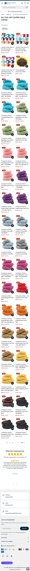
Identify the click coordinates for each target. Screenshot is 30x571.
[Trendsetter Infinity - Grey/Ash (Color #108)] (22, 243)
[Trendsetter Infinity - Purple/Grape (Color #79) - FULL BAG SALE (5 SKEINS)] (8, 198)
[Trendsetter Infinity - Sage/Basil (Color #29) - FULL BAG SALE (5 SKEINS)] (8, 130)
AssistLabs (18, 569)
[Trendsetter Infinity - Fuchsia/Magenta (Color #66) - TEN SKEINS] (8, 264)
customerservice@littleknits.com (13, 513)
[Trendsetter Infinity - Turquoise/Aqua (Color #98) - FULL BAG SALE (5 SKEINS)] (22, 84)
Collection (8, 14)
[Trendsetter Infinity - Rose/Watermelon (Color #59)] (8, 175)
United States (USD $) (8, 546)
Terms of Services (20, 532)
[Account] (22, 3)
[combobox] (15, 7)
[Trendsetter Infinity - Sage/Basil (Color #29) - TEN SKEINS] (22, 107)
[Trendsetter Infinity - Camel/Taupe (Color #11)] (8, 356)
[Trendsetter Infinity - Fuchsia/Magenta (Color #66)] (8, 287)
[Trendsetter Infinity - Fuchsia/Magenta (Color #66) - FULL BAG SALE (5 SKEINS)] (22, 264)
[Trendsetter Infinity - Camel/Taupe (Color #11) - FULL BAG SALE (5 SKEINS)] (22, 333)
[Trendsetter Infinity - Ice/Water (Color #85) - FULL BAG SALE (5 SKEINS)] (22, 221)
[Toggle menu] (2, 3)
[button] (14, 484)
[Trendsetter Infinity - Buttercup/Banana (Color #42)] (22, 378)
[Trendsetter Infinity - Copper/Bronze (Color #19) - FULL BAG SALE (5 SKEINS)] (8, 310)
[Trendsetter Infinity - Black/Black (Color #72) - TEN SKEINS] (22, 401)
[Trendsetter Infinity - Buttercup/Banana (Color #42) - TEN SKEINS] (22, 356)
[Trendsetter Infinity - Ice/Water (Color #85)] (8, 243)
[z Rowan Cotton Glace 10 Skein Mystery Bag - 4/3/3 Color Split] (8, 39)
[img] (15, 454)
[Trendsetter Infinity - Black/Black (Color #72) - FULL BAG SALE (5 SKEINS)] (8, 424)
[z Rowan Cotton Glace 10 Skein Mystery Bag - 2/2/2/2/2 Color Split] (22, 39)
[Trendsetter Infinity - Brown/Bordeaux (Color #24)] (8, 401)
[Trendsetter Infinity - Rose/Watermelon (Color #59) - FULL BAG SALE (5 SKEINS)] (22, 152)
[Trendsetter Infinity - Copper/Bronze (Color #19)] (22, 310)
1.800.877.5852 (9, 497)
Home (2, 14)
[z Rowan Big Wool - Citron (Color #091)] (22, 61)
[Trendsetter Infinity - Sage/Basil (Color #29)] (22, 130)
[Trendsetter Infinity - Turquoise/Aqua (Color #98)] (8, 107)
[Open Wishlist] (27, 568)
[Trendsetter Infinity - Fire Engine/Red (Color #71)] (22, 287)
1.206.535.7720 (9, 505)
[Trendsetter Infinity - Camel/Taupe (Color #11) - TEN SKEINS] (8, 333)
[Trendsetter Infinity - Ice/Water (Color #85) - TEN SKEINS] (8, 221)
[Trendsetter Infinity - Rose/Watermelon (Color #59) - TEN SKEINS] (8, 152)
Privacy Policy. (4, 534)
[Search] (27, 7)
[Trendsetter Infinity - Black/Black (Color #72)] (22, 424)
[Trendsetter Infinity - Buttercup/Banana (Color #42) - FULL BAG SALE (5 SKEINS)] (8, 378)
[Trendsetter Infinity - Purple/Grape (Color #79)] (22, 198)
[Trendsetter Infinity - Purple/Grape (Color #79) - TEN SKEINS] (22, 175)
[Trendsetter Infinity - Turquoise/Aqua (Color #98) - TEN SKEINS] (8, 84)
